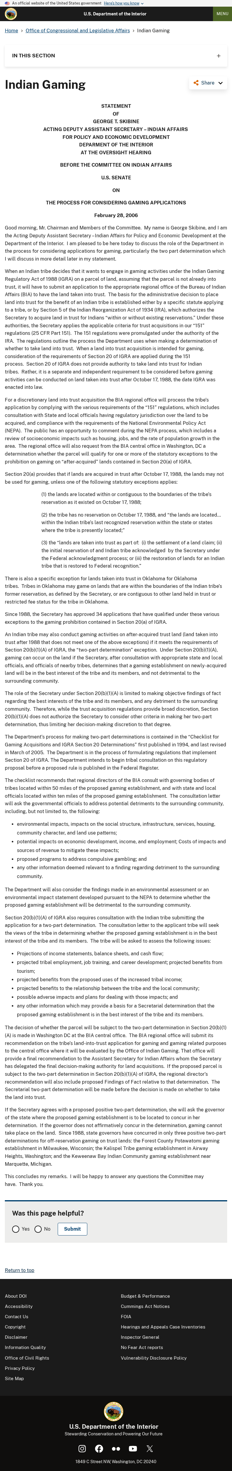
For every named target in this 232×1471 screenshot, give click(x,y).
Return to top (19, 1270)
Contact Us (16, 1316)
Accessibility (19, 1306)
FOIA (126, 1316)
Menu (222, 13)
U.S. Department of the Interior (115, 13)
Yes (26, 1229)
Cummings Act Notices (145, 1306)
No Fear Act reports (142, 1347)
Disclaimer (16, 1337)
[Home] (11, 14)
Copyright (15, 1326)
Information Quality (25, 1347)
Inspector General (140, 1337)
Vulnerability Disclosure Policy (154, 1357)
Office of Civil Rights (27, 1357)
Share (207, 83)
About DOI (16, 1296)
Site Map (14, 1378)
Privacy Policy (20, 1368)
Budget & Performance (145, 1296)
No (47, 1229)
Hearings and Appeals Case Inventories (163, 1326)
